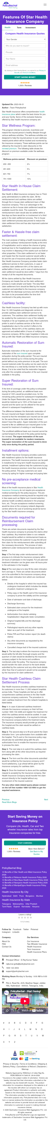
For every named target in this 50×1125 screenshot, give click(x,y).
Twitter (26, 929)
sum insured (22, 353)
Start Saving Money (25, 77)
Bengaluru (30, 896)
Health (8, 27)
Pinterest (34, 929)
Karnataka (26, 906)
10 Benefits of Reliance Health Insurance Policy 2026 (24, 877)
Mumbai (39, 896)
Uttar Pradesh (31, 903)
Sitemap (25, 1069)
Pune (21, 896)
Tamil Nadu (7, 906)
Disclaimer (41, 1066)
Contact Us (6, 946)
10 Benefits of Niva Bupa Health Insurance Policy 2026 (25, 880)
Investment (31, 27)
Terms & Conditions (29, 72)
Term (19, 27)
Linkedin (15, 932)
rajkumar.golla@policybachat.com (20, 963)
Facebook (17, 929)
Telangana (6, 903)
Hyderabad (6, 896)
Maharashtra (18, 903)
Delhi (15, 896)
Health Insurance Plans (37, 952)
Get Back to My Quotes (36, 852)
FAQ (4, 944)
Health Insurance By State (16, 899)
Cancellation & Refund (26, 1066)
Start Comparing (25, 843)
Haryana (35, 906)
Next (46, 799)
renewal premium (9, 148)
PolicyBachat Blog (11, 868)
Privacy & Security (10, 1063)
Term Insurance (33, 949)
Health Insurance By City (15, 891)
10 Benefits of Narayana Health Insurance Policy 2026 (25, 882)
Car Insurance (33, 941)
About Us (6, 941)
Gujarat (16, 906)
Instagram (6, 932)
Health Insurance (34, 946)
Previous (5, 799)
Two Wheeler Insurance (37, 944)
